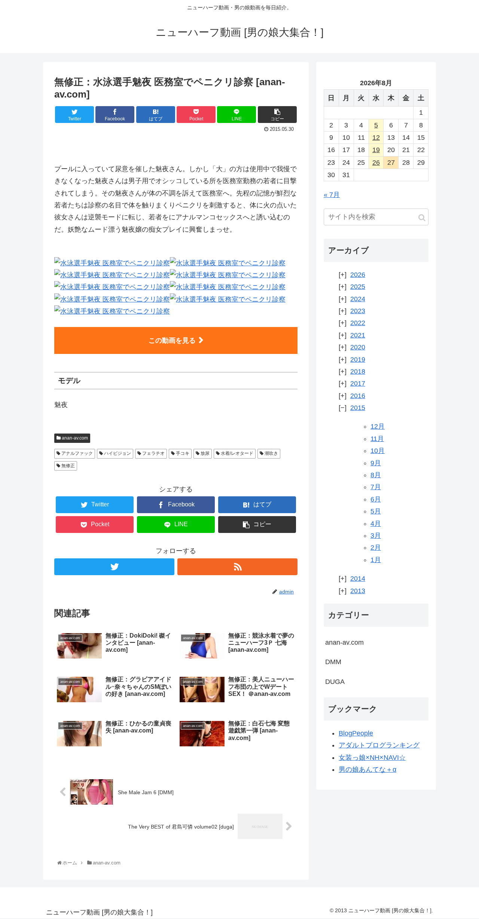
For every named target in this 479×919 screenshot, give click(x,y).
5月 (375, 511)
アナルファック (76, 453)
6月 (375, 499)
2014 (357, 578)
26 (376, 162)
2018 (357, 371)
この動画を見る (172, 340)
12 (376, 137)
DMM (333, 662)
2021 (357, 335)
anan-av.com (74, 438)
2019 (357, 359)
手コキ (182, 453)
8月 (375, 475)
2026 (357, 274)
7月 (375, 487)
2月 (375, 547)
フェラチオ (153, 453)
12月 (377, 426)
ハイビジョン (117, 453)
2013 (357, 591)
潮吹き (270, 453)
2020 (357, 347)
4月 (375, 523)
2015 (357, 407)
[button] (421, 218)
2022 (357, 323)
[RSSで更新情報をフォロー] (237, 566)
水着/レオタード (236, 453)
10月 (377, 450)
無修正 (67, 465)
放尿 (204, 453)
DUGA (335, 681)
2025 (357, 286)
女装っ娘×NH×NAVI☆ (372, 757)
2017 (357, 383)
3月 (375, 535)
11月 (377, 438)
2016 (357, 396)
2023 (357, 311)
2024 (357, 299)
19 (376, 150)
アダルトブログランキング (379, 745)
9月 (375, 463)
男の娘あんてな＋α (367, 769)
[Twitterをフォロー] (114, 566)
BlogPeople (356, 733)
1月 (375, 560)
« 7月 (332, 194)
